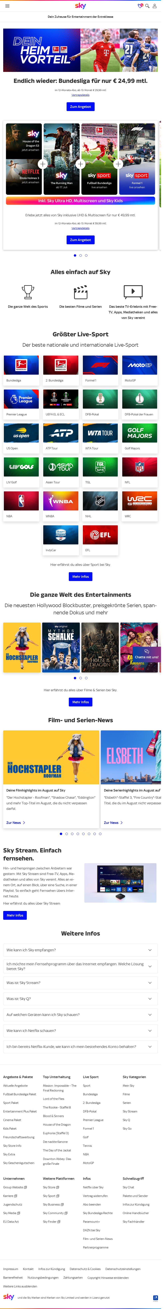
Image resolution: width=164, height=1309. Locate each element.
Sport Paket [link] (11, 1103)
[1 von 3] (75, 255)
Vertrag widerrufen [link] (95, 1196)
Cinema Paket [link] (12, 1120)
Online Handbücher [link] (136, 1213)
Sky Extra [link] (9, 1154)
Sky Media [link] (9, 1213)
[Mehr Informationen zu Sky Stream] (120, 883)
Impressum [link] (10, 1269)
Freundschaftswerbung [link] (18, 1137)
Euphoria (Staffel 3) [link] (56, 1133)
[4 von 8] (78, 834)
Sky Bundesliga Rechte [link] (98, 1213)
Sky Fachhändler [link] (133, 1222)
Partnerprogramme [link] (95, 1247)
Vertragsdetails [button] (80, 94)
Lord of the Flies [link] (53, 1099)
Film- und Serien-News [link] (98, 1239)
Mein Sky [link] (128, 1086)
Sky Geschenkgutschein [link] (18, 1163)
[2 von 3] (80, 255)
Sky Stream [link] (130, 1111)
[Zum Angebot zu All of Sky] (80, 164)
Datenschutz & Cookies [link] (85, 1269)
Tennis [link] (87, 1146)
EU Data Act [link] (11, 1222)
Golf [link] (85, 1137)
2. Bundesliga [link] (91, 1103)
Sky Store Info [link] (12, 1146)
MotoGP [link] (88, 1163)
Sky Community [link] (53, 1213)
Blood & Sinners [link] (53, 1116)
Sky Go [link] (127, 1128)
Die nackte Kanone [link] (55, 1142)
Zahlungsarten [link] (73, 1277)
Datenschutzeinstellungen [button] (123, 1269)
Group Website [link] (13, 1187)
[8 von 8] (100, 834)
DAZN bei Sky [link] (91, 1230)
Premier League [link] (93, 1120)
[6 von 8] (89, 834)
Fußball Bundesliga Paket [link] (19, 1094)
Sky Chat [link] (128, 1187)
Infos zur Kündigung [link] (136, 1204)
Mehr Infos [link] (80, 577)
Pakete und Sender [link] (135, 1196)
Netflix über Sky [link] (93, 1187)
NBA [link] (86, 1154)
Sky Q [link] (126, 1120)
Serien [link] (127, 1103)
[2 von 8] (66, 834)
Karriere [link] (8, 1196)
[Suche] (147, 6)
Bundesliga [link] (90, 1094)
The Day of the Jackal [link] (57, 1150)
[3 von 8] (72, 834)
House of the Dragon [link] (57, 1124)
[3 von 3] (86, 255)
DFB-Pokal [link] (89, 1111)
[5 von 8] (83, 834)
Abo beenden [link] (92, 1204)
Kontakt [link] (28, 1269)
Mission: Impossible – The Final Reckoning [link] (59, 1088)
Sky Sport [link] (49, 1196)
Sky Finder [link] (49, 1222)
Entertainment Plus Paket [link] (20, 1111)
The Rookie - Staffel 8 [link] (57, 1107)
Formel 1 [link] (88, 1128)
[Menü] (7, 6)
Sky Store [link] (49, 1187)
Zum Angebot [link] (80, 107)
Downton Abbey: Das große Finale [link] (57, 1161)
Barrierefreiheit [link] (13, 1277)
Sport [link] (86, 1086)
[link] (80, 6)
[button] (21, 370)
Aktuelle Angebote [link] (15, 1086)
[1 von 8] (61, 834)
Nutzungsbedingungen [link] (43, 1277)
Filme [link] (126, 1094)
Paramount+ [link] (91, 1222)
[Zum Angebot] (80, 50)
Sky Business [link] (51, 1204)
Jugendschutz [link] (12, 1204)
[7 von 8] (94, 834)
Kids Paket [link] (10, 1128)
